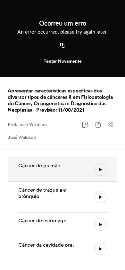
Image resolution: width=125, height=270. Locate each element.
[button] (98, 124)
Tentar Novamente (63, 61)
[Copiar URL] (62, 46)
